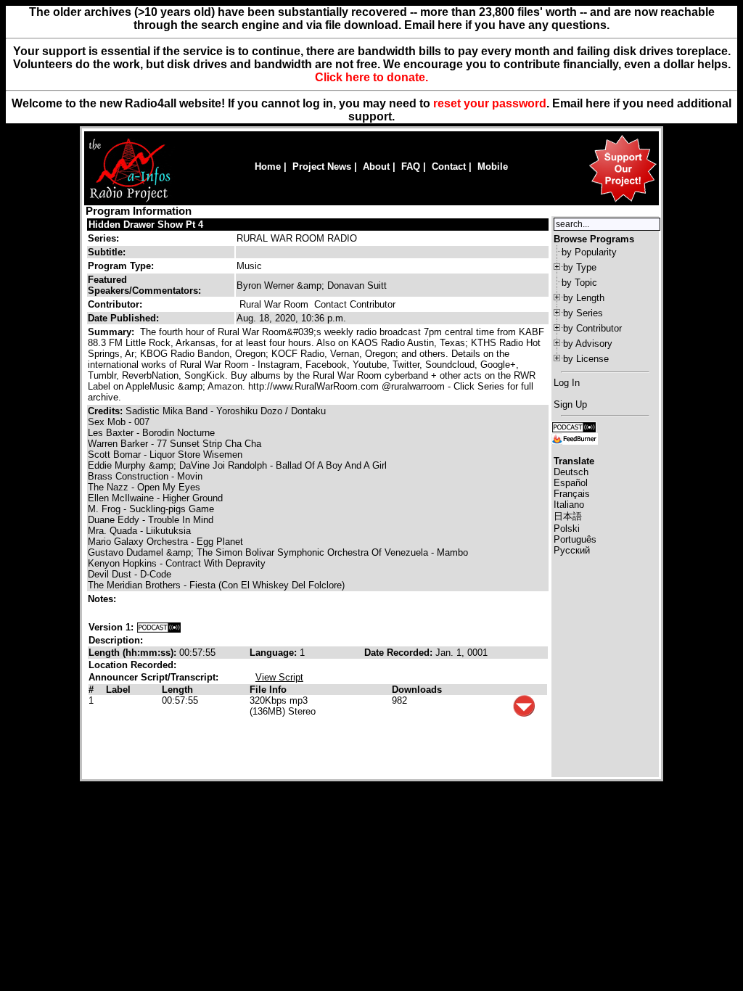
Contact (449, 166)
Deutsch (571, 471)
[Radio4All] (129, 200)
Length (177, 689)
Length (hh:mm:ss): (134, 652)
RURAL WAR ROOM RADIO (297, 238)
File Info (268, 689)
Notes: (103, 598)
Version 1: (111, 627)
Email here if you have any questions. (506, 25)
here (598, 103)
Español (571, 482)
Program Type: (121, 265)
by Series (583, 313)
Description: (116, 640)
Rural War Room (273, 304)
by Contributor (592, 328)
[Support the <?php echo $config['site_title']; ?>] (622, 201)
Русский (572, 550)
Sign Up (570, 404)
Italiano (569, 504)
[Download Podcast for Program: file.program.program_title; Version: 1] (158, 627)
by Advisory (587, 343)
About (376, 166)
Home (268, 166)
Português (575, 539)
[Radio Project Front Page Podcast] (573, 426)
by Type (579, 267)
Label (118, 689)
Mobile (492, 166)
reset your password (489, 103)
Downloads (417, 689)
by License (586, 358)
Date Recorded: (399, 652)
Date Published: (123, 318)
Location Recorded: (132, 664)
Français (572, 493)
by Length (583, 297)
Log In (567, 382)
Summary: (112, 331)
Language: (275, 652)
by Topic (579, 282)
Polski (567, 528)
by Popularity (589, 252)
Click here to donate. (371, 77)
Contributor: (115, 304)
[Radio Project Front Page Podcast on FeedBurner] (574, 437)
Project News (321, 166)
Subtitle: (107, 252)
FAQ (410, 166)
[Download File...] (524, 713)
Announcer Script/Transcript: (153, 677)
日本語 (568, 516)
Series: (103, 238)
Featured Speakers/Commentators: (144, 285)
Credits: (107, 411)
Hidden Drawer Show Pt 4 (146, 224)
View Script (279, 677)
